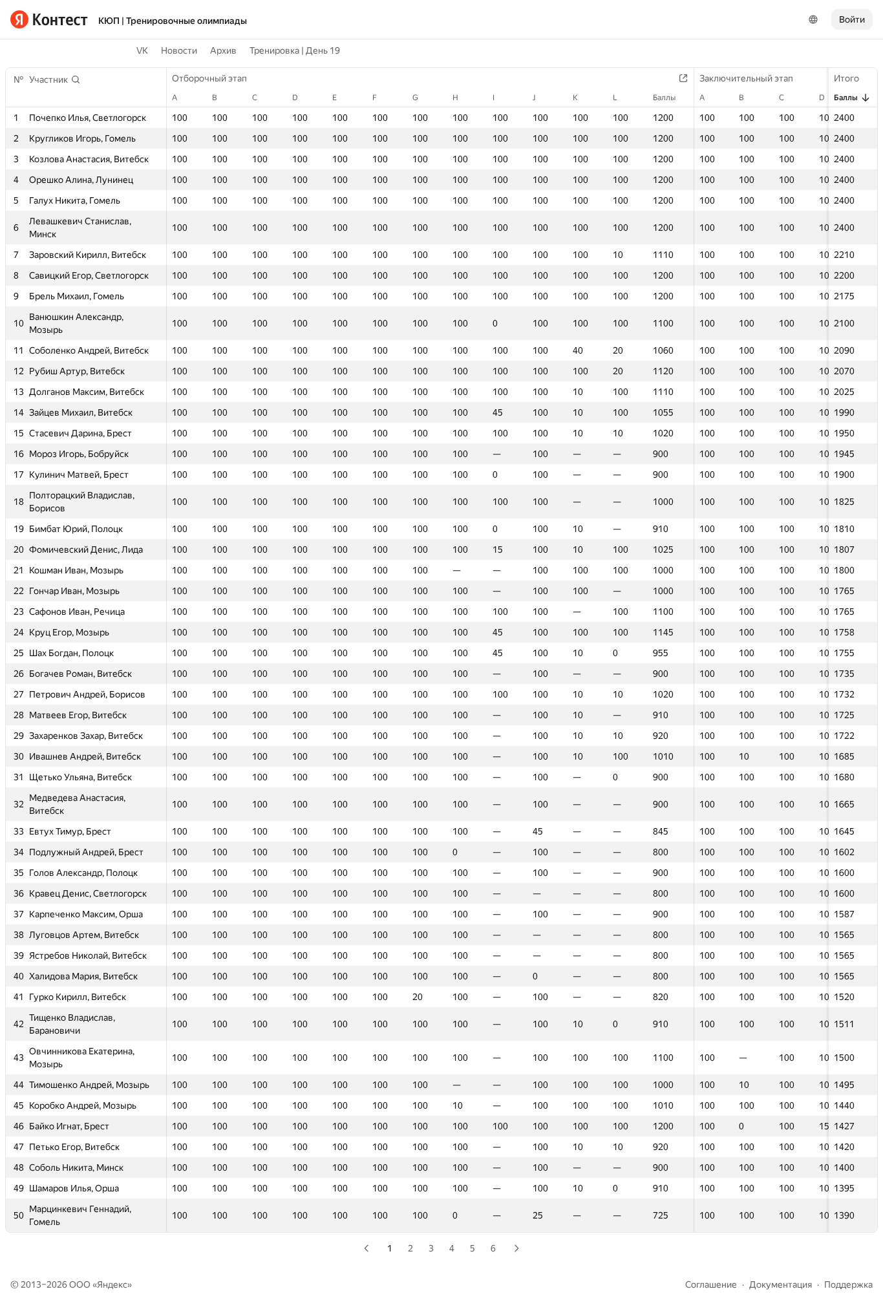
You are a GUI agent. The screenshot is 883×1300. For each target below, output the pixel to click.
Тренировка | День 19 (295, 50)
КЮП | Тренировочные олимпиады (172, 21)
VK (142, 50)
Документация (780, 1284)
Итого (846, 78)
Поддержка (848, 1284)
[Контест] (49, 19)
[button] (55, 79)
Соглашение (711, 1284)
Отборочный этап (209, 78)
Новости (179, 50)
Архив (223, 50)
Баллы (846, 97)
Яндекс (112, 1284)
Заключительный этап (746, 78)
